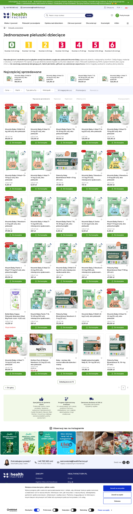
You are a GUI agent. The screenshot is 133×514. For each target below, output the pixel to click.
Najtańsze (57, 99)
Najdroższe (68, 99)
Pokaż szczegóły (104, 510)
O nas (70, 478)
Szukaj (89, 15)
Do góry (10, 388)
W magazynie (64, 90)
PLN (118, 7)
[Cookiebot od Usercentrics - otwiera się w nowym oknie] (12, 510)
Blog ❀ (70, 482)
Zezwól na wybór (117, 495)
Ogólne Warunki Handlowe (46, 482)
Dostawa (39, 478)
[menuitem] (12, 23)
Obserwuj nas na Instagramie (68, 428)
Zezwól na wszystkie (117, 488)
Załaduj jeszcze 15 (66, 382)
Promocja (80, 90)
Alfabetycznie (81, 99)
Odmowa (117, 501)
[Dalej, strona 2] (123, 388)
